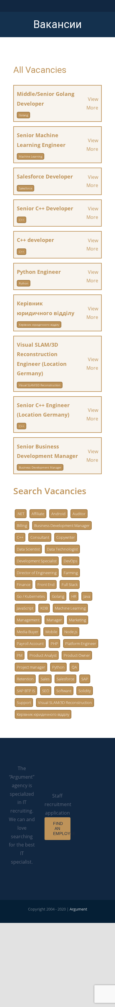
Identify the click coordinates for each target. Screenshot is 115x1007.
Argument (78, 909)
